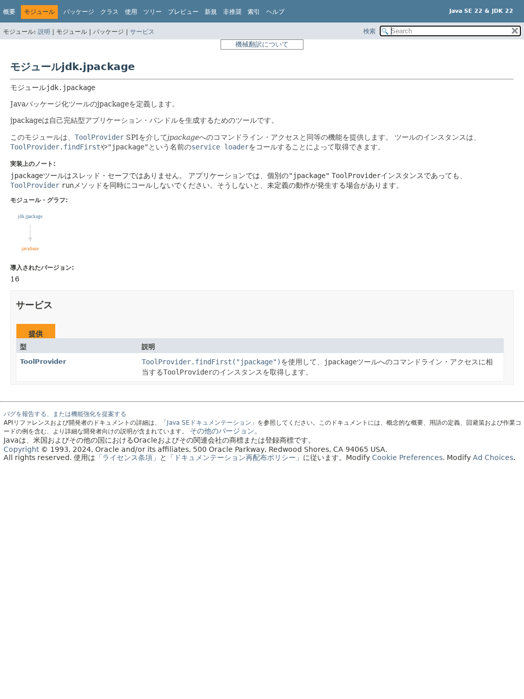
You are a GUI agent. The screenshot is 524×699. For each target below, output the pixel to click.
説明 (44, 31)
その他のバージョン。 (225, 431)
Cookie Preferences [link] (407, 457)
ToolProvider (43, 361)
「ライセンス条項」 (127, 457)
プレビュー (183, 11)
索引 (254, 11)
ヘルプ (275, 11)
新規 (211, 11)
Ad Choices (493, 457)
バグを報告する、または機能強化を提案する (65, 414)
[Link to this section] (60, 304)
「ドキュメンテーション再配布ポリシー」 (235, 457)
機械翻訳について (262, 44)
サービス (142, 31)
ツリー (152, 11)
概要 (9, 11)
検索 (369, 31)
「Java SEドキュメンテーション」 (209, 422)
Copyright (21, 449)
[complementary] (407, 457)
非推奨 (232, 11)
